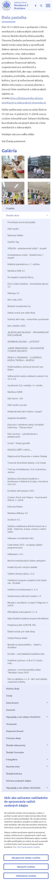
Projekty (10, 208)
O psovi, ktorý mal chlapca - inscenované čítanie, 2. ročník (27, 498)
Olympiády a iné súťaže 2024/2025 (23, 716)
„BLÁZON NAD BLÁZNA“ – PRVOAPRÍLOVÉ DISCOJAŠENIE (28, 333)
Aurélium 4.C (13, 519)
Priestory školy (13, 738)
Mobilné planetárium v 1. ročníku (23, 264)
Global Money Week (17, 637)
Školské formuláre (15, 752)
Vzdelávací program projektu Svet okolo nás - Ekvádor (26, 581)
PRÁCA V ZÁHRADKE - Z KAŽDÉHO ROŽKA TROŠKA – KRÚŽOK (24, 359)
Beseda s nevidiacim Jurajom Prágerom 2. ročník (28, 604)
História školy (12, 688)
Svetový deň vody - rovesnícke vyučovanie (28, 319)
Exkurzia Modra (15, 506)
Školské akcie (12, 215)
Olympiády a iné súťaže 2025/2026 (23, 787)
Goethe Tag (13, 241)
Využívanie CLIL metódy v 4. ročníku (25, 385)
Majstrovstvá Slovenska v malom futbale (27, 456)
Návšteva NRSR (14, 391)
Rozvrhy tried (12, 766)
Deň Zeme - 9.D (15, 398)
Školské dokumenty (15, 745)
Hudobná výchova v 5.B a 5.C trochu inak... (25, 662)
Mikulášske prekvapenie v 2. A (22, 611)
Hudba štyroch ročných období (22, 567)
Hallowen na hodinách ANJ (20, 538)
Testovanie (11, 723)
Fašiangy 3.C (13, 292)
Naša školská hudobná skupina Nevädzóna (27, 618)
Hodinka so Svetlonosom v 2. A (22, 589)
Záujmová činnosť (14, 731)
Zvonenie (10, 709)
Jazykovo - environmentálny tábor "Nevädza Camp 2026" (24, 671)
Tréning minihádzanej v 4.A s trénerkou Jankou (26, 470)
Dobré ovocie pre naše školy (21, 312)
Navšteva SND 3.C (16, 270)
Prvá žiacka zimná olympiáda (21, 222)
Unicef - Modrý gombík (18, 443)
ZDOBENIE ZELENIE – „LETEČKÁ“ (23, 341)
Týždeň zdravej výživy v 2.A (20, 573)
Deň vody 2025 (14, 299)
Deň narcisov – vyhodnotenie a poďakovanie (22, 435)
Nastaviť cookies (26, 866)
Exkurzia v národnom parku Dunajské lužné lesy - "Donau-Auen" (25, 426)
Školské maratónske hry (19, 306)
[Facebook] (35, 6)
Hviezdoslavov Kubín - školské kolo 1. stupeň (25, 256)
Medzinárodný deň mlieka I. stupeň (24, 411)
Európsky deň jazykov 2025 (20, 490)
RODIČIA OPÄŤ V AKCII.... (19, 449)
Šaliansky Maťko (15, 235)
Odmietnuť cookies (26, 875)
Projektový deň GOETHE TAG (21, 624)
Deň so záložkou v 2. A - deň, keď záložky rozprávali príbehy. (27, 680)
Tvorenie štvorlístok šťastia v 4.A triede (26, 462)
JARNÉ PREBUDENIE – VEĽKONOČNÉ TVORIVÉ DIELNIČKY (25, 349)
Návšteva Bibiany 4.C (17, 512)
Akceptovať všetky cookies (26, 857)
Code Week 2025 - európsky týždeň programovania (24, 546)
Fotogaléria (11, 759)
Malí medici (13, 228)
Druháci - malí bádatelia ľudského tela (25, 653)
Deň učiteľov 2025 (16, 325)
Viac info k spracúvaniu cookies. (26, 847)
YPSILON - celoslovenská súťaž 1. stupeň (27, 248)
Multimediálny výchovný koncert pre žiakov (25, 368)
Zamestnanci (12, 702)
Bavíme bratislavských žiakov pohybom (26, 560)
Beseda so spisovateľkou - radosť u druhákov (24, 646)
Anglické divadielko (16, 417)
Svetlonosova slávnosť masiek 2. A (24, 595)
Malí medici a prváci (17, 404)
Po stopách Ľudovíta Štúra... (21, 277)
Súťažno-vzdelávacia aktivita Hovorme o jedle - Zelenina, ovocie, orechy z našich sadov (26, 528)
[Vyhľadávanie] (41, 5)
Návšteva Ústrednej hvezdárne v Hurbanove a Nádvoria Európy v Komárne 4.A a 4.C (27, 481)
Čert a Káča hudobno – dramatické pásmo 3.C (27, 285)
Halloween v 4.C (15, 553)
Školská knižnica (14, 773)
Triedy (9, 695)
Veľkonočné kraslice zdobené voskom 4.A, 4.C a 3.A (27, 377)
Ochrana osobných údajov (18, 780)
